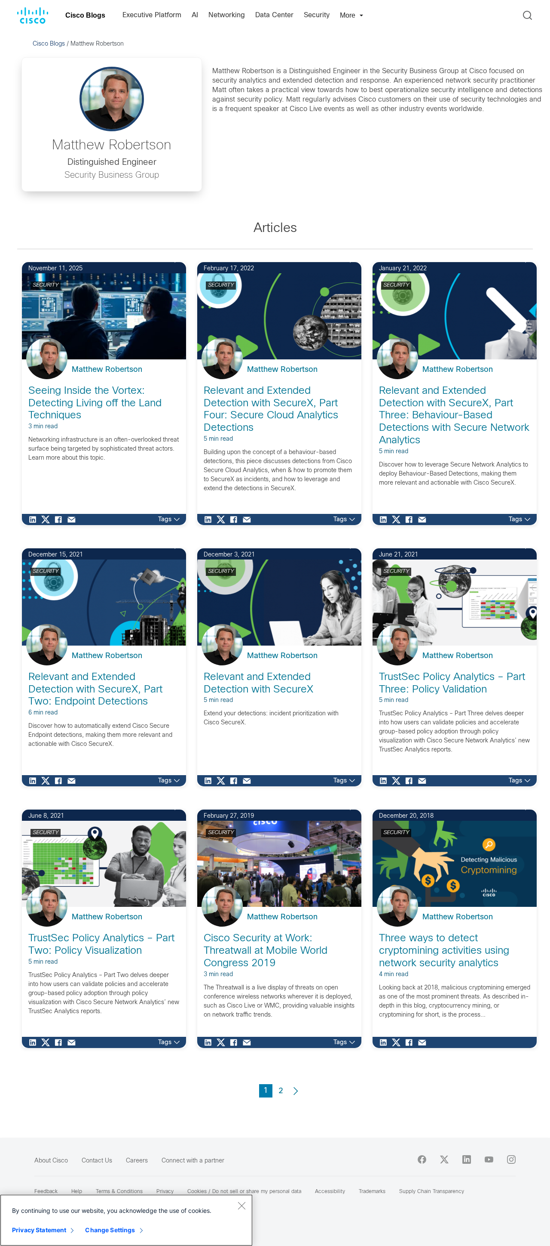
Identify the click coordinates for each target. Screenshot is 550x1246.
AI (195, 15)
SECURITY (45, 285)
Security (317, 15)
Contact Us (97, 1161)
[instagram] (511, 1159)
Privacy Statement (39, 1230)
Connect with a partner (193, 1161)
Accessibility (330, 1191)
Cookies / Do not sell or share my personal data (244, 1191)
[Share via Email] (73, 519)
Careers (137, 1161)
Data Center (274, 15)
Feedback (46, 1191)
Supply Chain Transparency (431, 1191)
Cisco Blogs (85, 15)
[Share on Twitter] (47, 519)
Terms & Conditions (119, 1191)
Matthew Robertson (107, 370)
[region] (126, 1220)
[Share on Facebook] (60, 519)
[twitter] (444, 1159)
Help (76, 1191)
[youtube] (489, 1159)
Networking (226, 15)
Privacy (165, 1191)
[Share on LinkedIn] (34, 519)
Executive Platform (151, 15)
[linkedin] (466, 1159)
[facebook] (422, 1159)
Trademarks (372, 1191)
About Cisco (51, 1161)
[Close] (241, 1205)
